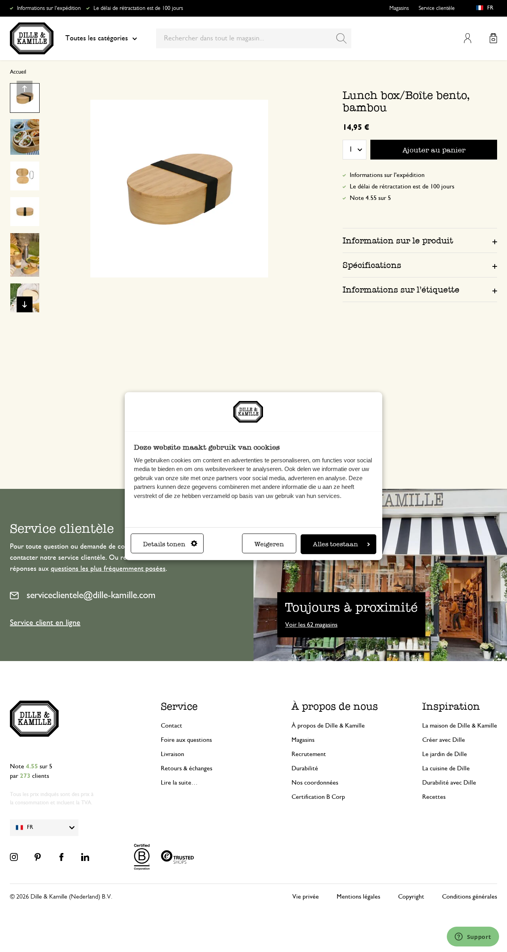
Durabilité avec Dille (449, 782)
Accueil (18, 72)
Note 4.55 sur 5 (370, 198)
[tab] (420, 240)
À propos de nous (335, 706)
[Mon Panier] (493, 38)
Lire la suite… (179, 782)
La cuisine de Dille (446, 768)
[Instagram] (14, 857)
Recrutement (309, 754)
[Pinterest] (38, 857)
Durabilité (305, 768)
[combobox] (253, 38)
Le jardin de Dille (444, 754)
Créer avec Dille (443, 740)
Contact (171, 725)
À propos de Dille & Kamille (328, 725)
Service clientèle (437, 8)
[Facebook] (61, 857)
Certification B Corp (318, 797)
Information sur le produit (398, 240)
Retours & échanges (186, 768)
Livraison (172, 754)
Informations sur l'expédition (49, 8)
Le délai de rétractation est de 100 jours (138, 8)
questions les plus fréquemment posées (108, 568)
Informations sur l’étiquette (401, 290)
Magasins (399, 8)
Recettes (434, 797)
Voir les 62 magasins (311, 624)
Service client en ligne (45, 623)
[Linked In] (85, 857)
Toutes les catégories (96, 38)
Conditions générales (469, 896)
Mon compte (467, 38)
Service (179, 706)
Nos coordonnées (315, 782)
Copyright (411, 896)
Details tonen (164, 544)
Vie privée (305, 896)
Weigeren (269, 544)
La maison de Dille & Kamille (459, 725)
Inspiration (451, 706)
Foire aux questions (186, 740)
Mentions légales (358, 896)
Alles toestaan (335, 544)
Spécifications (372, 265)
